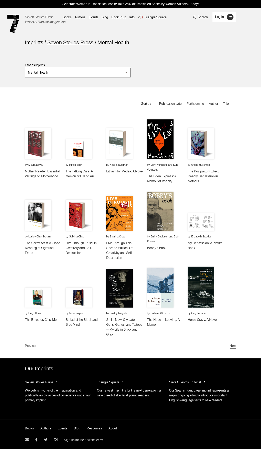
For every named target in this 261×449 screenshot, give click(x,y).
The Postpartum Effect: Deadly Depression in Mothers (203, 176)
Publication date (170, 103)
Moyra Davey (35, 164)
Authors (80, 17)
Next (233, 346)
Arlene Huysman (200, 164)
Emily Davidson (159, 236)
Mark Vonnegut (158, 164)
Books (29, 428)
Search (203, 17)
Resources (94, 428)
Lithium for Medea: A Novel (124, 171)
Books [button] (67, 17)
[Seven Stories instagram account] (55, 440)
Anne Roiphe (76, 313)
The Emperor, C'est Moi (41, 319)
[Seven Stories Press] (13, 24)
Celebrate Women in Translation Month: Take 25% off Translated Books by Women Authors (125, 4)
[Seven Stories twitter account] (46, 440)
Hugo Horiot (35, 313)
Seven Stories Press (39, 17)
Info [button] (131, 17)
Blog (105, 17)
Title (226, 103)
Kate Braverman (119, 164)
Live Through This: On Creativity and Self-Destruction (81, 248)
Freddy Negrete (118, 313)
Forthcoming (195, 103)
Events (93, 17)
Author (213, 103)
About (112, 428)
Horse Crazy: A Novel (203, 319)
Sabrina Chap (76, 236)
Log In (219, 17)
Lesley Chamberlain (39, 236)
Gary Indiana (198, 313)
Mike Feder (75, 164)
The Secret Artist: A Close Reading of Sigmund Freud (42, 248)
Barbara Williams (159, 313)
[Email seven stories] (27, 440)
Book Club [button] (118, 17)
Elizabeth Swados (201, 236)
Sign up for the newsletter (81, 440)
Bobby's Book (156, 248)
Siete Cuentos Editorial (185, 382)
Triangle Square (108, 382)
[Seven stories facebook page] (36, 440)
